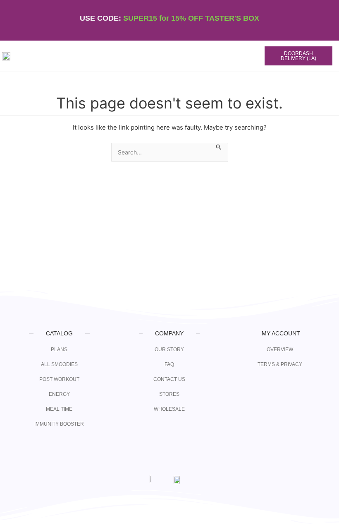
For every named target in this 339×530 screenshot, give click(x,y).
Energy (59, 394)
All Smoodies (59, 364)
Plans (59, 349)
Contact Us (169, 379)
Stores (169, 394)
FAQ (169, 364)
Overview (280, 349)
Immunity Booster (59, 424)
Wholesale (169, 409)
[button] (224, 56)
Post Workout (59, 379)
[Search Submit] (219, 147)
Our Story (169, 349)
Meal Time (59, 409)
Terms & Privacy (280, 364)
